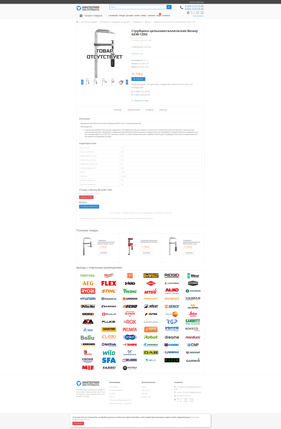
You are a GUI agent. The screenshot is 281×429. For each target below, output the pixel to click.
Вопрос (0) (163, 110)
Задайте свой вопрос (90, 206)
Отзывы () (150, 110)
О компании (113, 387)
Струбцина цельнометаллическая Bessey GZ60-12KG (191, 242)
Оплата (111, 397)
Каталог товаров (93, 15)
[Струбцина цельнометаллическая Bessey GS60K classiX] (88, 246)
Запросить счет (137, 54)
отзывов (135, 40)
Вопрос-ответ (146, 397)
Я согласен (78, 423)
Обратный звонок (198, 16)
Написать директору (196, 2)
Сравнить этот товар (141, 100)
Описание (118, 110)
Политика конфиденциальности (120, 400)
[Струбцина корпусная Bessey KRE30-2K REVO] (130, 246)
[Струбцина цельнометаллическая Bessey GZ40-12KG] (87, 82)
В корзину (103, 253)
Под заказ (139, 79)
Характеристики (133, 110)
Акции (144, 387)
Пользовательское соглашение (120, 403)
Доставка (112, 393)
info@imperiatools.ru (184, 396)
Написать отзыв (145, 40)
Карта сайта (146, 390)
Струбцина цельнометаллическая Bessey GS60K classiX (106, 242)
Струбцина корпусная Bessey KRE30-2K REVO (148, 241)
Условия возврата (115, 390)
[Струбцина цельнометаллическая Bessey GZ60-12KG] (173, 246)
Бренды (144, 393)
